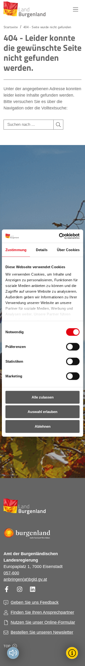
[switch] (70, 346)
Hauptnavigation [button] (75, 9)
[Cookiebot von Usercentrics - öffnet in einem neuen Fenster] (60, 236)
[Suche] (58, 125)
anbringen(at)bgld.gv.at (25, 579)
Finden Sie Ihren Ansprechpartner (42, 612)
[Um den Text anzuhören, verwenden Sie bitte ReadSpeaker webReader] (13, 653)
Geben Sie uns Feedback (35, 602)
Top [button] (7, 646)
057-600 (11, 573)
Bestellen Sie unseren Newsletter (42, 632)
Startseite (11, 27)
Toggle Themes (73, 653)
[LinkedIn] (32, 589)
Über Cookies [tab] (68, 250)
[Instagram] (19, 589)
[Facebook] (6, 589)
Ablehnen (43, 426)
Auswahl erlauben (42, 412)
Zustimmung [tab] (15, 250)
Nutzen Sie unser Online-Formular (43, 622)
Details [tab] (41, 250)
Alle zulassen (43, 397)
